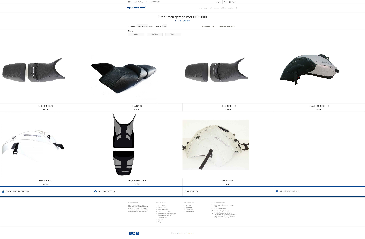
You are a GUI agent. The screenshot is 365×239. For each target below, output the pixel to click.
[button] (236, 8)
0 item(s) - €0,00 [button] (230, 2)
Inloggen (218, 2)
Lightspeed (190, 233)
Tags (181, 21)
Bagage (216, 8)
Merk (135, 34)
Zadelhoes (223, 8)
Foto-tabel (206, 26)
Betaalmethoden (162, 217)
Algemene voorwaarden (164, 215)
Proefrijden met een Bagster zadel (167, 213)
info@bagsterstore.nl (223, 211)
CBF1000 (187, 21)
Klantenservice (190, 211)
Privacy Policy (189, 209)
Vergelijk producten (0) (228, 26)
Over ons (188, 205)
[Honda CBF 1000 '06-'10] (45, 74)
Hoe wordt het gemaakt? (164, 211)
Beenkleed (231, 8)
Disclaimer (189, 207)
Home (200, 8)
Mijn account (161, 205)
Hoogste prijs (142, 26)
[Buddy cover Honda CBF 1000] (136, 148)
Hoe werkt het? (162, 207)
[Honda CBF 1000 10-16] (45, 148)
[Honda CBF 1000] (136, 74)
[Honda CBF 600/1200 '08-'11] (228, 74)
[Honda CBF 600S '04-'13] (228, 148)
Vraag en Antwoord (163, 209)
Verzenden (161, 220)
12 (164, 26)
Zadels (210, 8)
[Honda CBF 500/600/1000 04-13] (319, 74)
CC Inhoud (154, 34)
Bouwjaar (172, 34)
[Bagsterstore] (137, 6)
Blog (205, 8)
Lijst (215, 26)
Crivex (179, 233)
